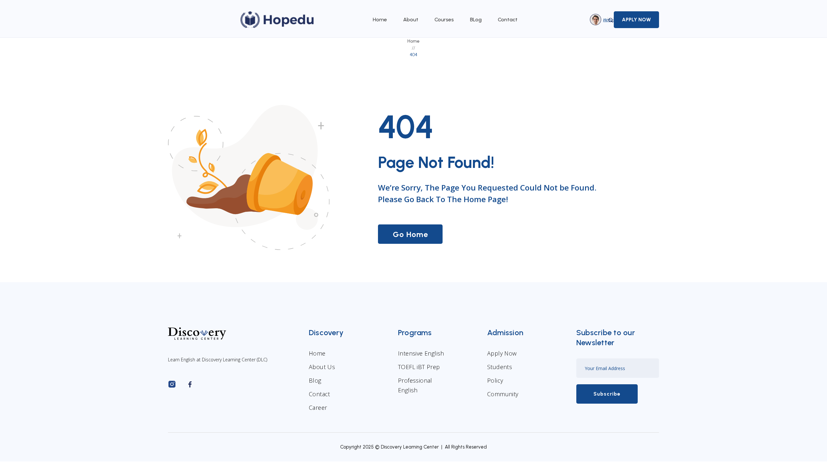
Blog (315, 380)
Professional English (415, 385)
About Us (322, 367)
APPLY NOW (636, 19)
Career (318, 407)
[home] (277, 19)
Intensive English (421, 353)
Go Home (410, 234)
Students (499, 367)
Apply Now (502, 353)
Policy (495, 380)
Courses (444, 19)
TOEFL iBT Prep (419, 367)
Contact (508, 19)
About (410, 19)
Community (502, 394)
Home (380, 19)
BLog (476, 19)
